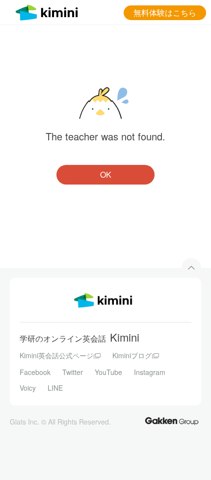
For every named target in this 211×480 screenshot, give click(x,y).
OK (105, 174)
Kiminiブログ (132, 355)
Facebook (35, 372)
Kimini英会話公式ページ (56, 355)
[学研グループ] (171, 420)
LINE (55, 388)
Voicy (28, 388)
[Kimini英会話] (49, 11)
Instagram (149, 372)
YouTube (108, 372)
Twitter (72, 372)
